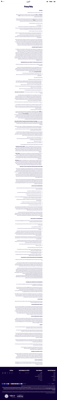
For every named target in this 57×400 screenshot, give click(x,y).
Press (54, 377)
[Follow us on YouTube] (5, 373)
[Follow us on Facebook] (7, 373)
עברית (49, 383)
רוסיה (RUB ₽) (53, 383)
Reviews (50, 1)
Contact (41, 373)
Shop (54, 1)
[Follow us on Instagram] (10, 373)
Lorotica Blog (53, 376)
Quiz (47, 1)
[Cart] (2, 1)
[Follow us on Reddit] (3, 373)
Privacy (41, 380)
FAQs (41, 372)
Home (54, 372)
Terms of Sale (29, 251)
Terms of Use (24, 251)
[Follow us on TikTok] (12, 373)
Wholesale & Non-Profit (38, 376)
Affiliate (54, 380)
